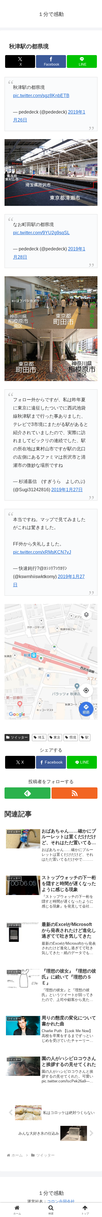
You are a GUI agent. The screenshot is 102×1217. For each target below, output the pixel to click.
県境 (72, 737)
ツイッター (19, 737)
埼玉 (41, 737)
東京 (57, 737)
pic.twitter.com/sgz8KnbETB (41, 95)
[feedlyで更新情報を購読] (27, 793)
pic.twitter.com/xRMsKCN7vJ (42, 552)
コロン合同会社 (61, 1201)
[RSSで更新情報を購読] (74, 793)
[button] (91, 880)
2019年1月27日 (67, 489)
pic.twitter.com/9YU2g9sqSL (41, 232)
